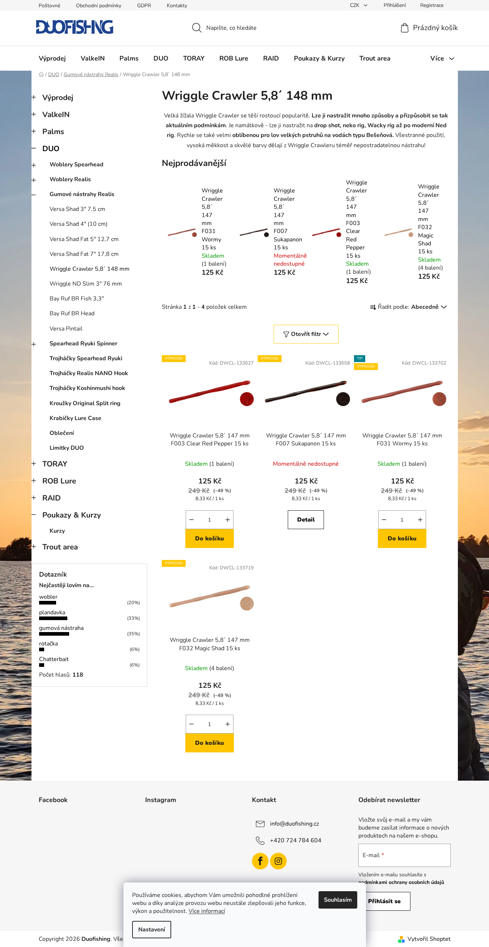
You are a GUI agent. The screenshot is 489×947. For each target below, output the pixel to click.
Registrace (431, 5)
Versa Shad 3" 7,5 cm (77, 209)
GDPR (144, 5)
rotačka (48, 644)
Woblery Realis (70, 179)
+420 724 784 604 (295, 840)
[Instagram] (278, 861)
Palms (53, 131)
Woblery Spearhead (77, 165)
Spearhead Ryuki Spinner (83, 344)
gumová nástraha (61, 628)
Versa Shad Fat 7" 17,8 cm (84, 254)
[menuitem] (52, 58)
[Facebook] (260, 861)
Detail (306, 520)
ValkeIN (56, 114)
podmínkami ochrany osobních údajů (401, 882)
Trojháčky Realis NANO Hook (89, 373)
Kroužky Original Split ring (85, 403)
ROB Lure (59, 481)
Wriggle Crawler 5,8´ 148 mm (90, 269)
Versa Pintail (66, 329)
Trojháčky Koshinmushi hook (87, 388)
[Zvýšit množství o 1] (227, 520)
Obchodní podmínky (98, 5)
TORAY (54, 464)
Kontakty (177, 5)
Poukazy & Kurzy (71, 515)
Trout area (60, 547)
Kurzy (57, 531)
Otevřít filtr (306, 334)
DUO (50, 149)
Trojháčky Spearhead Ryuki (86, 358)
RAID (51, 498)
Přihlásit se (384, 901)
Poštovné (49, 5)
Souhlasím (338, 900)
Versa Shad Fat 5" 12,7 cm (84, 239)
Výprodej (57, 97)
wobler (48, 597)
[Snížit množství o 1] (191, 520)
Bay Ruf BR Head (72, 313)
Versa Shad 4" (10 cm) (79, 224)
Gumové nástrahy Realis (82, 194)
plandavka (52, 612)
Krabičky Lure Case (75, 418)
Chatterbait (54, 659)
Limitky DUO (67, 448)
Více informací (207, 911)
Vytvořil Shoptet (429, 939)
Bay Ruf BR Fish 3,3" (77, 299)
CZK (355, 5)
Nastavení (151, 930)
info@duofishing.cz (294, 824)
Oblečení (62, 433)
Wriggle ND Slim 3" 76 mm (86, 284)
